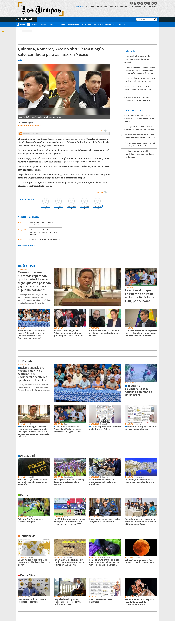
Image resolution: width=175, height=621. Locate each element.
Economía (61, 24)
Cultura (99, 6)
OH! (116, 6)
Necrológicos (125, 6)
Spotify (155, 3)
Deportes (90, 6)
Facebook (131, 3)
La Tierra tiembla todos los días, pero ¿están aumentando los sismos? (138, 59)
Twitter (135, 3)
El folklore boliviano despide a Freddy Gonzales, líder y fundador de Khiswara (139, 154)
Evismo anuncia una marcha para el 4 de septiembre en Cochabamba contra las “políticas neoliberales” (139, 70)
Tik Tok (148, 3)
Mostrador (136, 6)
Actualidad (80, 6)
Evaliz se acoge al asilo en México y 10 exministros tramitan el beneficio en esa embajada (43, 232)
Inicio (22, 24)
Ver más (19, 269)
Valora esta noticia (27, 199)
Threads (152, 3)
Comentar (99, 130)
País (51, 24)
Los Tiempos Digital (25, 122)
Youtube (145, 3)
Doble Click (108, 6)
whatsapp (138, 3)
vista (18, 365)
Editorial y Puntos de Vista (105, 24)
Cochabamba (73, 24)
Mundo (43, 24)
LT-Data (122, 24)
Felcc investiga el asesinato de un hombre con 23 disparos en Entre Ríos (138, 89)
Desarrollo (27, 31)
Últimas (34, 24)
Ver (20, 31)
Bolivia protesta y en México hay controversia (45, 239)
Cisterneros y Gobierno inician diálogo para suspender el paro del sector (139, 118)
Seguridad (86, 24)
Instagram (141, 3)
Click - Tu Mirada (149, 6)
